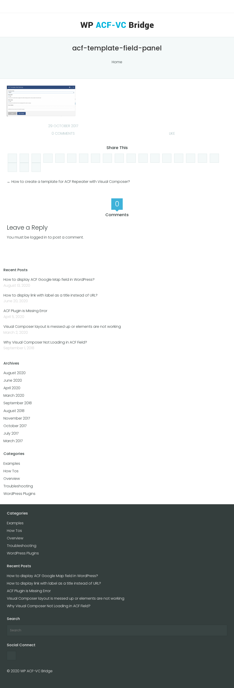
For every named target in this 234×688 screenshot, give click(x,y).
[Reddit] (59, 158)
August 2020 (14, 373)
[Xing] (12, 167)
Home (117, 62)
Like (171, 133)
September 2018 (17, 403)
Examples (11, 463)
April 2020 (11, 388)
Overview (11, 478)
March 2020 (13, 395)
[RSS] (107, 158)
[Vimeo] (131, 158)
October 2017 (15, 425)
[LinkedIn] (36, 158)
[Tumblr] (24, 167)
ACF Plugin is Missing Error (25, 310)
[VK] (214, 158)
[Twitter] (83, 158)
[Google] (95, 158)
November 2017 (16, 418)
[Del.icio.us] (48, 158)
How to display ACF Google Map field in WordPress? (49, 279)
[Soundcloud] (155, 158)
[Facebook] (24, 158)
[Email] (190, 158)
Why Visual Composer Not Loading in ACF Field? (45, 342)
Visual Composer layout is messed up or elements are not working (62, 326)
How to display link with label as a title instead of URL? (50, 295)
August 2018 (13, 410)
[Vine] (202, 158)
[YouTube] (119, 158)
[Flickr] (178, 158)
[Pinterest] (143, 158)
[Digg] (12, 158)
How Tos (11, 471)
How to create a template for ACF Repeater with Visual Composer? (70, 181)
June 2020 (12, 380)
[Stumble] (71, 158)
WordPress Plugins (19, 493)
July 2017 (11, 433)
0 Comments (63, 133)
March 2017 (13, 441)
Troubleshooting (18, 486)
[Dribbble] (36, 167)
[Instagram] (166, 158)
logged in (38, 237)
